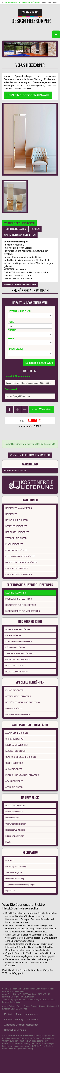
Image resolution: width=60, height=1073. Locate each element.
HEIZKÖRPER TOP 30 (14, 665)
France (27, 1006)
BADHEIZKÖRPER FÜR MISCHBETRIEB (22, 611)
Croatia (20, 1006)
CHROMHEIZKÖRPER (14, 738)
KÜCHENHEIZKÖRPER (15, 647)
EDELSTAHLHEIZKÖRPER (16, 744)
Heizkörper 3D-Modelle (15, 829)
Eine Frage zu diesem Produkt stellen (20, 284)
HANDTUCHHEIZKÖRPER (16, 520)
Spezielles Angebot (13, 872)
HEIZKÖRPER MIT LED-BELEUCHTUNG (22, 702)
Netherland (52, 1006)
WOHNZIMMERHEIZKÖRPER (17, 629)
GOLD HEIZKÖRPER (14, 763)
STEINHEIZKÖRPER (14, 787)
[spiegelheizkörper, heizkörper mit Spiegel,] (15, 196)
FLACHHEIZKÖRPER (14, 544)
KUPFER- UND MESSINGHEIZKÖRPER (22, 775)
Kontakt (8, 1014)
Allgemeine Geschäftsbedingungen (20, 884)
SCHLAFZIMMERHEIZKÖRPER (18, 641)
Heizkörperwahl (12, 817)
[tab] (19, 223)
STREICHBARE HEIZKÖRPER (18, 696)
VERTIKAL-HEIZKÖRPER (16, 538)
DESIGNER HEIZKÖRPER (16, 526)
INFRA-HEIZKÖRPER (14, 708)
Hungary (42, 1006)
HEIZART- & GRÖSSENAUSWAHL (28, 95)
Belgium (12, 1006)
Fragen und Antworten (14, 835)
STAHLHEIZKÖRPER (14, 781)
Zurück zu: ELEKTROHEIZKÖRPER (30, 455)
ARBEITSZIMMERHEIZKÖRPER (18, 653)
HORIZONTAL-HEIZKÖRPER (17, 532)
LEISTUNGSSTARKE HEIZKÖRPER (20, 556)
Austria (5, 1006)
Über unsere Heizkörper (15, 823)
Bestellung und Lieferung (15, 866)
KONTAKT (9, 860)
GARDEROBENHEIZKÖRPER (17, 659)
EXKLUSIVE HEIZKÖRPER (16, 568)
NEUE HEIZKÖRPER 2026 (16, 671)
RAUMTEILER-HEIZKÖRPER (17, 714)
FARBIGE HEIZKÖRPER (15, 750)
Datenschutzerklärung (14, 878)
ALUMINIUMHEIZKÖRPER (16, 732)
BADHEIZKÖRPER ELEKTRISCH (19, 598)
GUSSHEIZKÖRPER (13, 769)
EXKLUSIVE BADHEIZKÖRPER (18, 574)
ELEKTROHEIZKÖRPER (29, 2)
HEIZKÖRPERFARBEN (15, 805)
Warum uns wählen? (14, 811)
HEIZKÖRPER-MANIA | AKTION (18, 508)
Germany (34, 1006)
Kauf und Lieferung (13, 1019)
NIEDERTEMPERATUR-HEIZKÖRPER (21, 562)
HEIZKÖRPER (11, 2)
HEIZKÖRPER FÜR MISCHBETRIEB (20, 605)
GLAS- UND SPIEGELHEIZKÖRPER (20, 757)
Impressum (10, 890)
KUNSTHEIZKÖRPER (14, 690)
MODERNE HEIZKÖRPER (16, 550)
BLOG (7, 841)
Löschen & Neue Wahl (39, 362)
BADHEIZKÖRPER (13, 635)
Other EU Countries (19, 1008)
